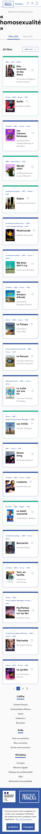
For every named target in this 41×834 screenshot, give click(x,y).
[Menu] (37, 3)
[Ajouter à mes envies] (32, 70)
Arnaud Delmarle (26, 270)
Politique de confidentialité (20, 772)
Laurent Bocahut (24, 175)
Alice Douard (25, 486)
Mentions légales (20, 767)
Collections (20, 718)
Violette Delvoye (24, 143)
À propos (21, 763)
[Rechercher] (27, 3)
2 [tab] (22, 688)
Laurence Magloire (27, 79)
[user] (32, 3)
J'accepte (28, 826)
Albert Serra (24, 617)
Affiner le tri (29, 49)
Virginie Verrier (25, 645)
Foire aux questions (20, 738)
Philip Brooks (24, 173)
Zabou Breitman (26, 360)
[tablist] (20, 37)
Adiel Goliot (24, 547)
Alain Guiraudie (26, 235)
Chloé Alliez (24, 140)
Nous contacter (20, 743)
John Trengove (25, 428)
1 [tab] (18, 688)
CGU (20, 776)
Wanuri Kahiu (25, 106)
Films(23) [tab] (13, 36)
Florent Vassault (26, 363)
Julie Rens (21, 146)
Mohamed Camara (27, 203)
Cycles (20, 713)
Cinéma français (21, 704)
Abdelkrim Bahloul (27, 518)
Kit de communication (20, 747)
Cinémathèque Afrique (20, 709)
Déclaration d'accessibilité (20, 781)
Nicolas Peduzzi (26, 460)
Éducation (20, 722)
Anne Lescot (24, 81)
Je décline (13, 826)
